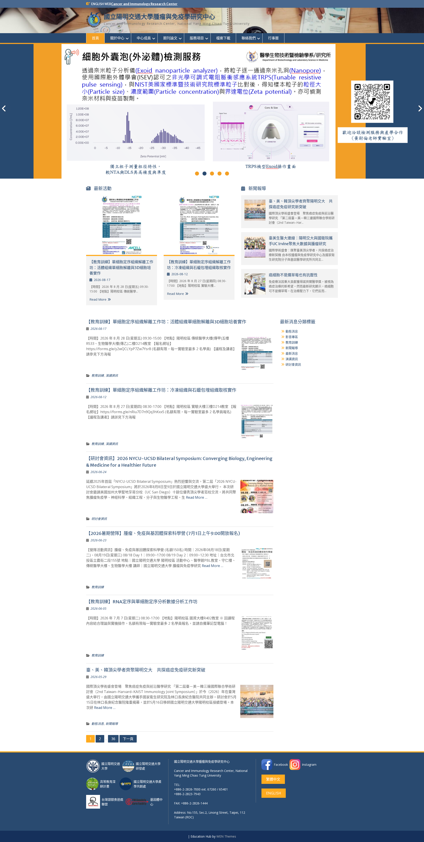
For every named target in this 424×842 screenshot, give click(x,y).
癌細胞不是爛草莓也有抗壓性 (293, 275)
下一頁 (128, 738)
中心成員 (144, 38)
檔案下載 (223, 38)
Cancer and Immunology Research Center (144, 4)
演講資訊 (112, 375)
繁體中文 (273, 779)
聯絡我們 (249, 38)
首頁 (95, 38)
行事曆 (273, 38)
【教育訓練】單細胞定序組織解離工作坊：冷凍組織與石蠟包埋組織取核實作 (161, 390)
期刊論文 (170, 38)
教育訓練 (97, 375)
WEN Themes (226, 836)
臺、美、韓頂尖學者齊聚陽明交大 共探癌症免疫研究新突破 (145, 670)
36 (113, 738)
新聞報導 (112, 724)
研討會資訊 (99, 519)
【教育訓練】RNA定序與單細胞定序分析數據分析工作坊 (141, 601)
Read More (97, 299)
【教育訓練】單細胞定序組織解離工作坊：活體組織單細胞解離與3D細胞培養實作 (121, 268)
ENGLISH (273, 793)
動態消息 (97, 724)
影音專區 (292, 337)
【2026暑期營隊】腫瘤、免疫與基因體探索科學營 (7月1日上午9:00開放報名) (163, 533)
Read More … (196, 497)
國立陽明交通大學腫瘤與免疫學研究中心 (159, 17)
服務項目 (197, 38)
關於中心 (117, 38)
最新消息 (292, 353)
